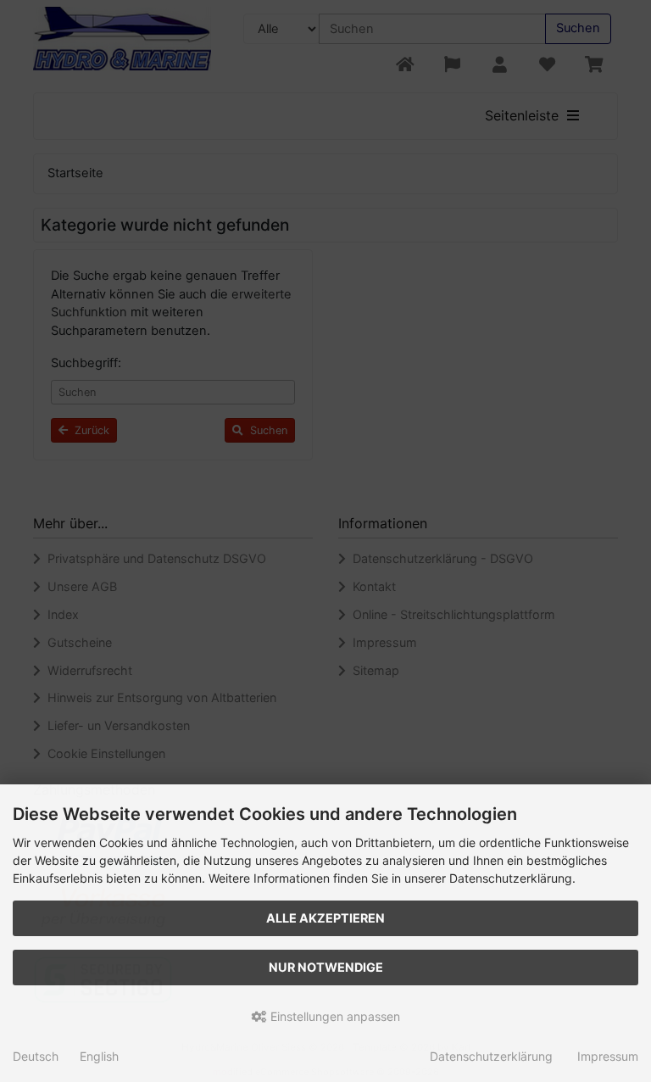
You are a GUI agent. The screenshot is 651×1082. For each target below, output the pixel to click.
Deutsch (35, 1056)
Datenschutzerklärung (491, 1056)
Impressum (607, 1056)
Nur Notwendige (326, 967)
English (99, 1056)
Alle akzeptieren (325, 918)
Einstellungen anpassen (333, 1016)
